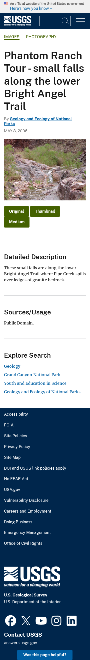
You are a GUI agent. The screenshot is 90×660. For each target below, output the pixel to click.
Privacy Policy (17, 447)
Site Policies (15, 436)
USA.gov (12, 489)
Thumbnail (45, 211)
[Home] (17, 24)
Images (12, 36)
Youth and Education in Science (35, 383)
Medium (16, 221)
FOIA (9, 425)
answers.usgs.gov (20, 642)
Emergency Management (27, 532)
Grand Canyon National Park (32, 374)
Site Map (12, 457)
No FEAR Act (16, 479)
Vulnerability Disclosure (26, 500)
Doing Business (18, 522)
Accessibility (16, 414)
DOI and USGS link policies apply (35, 468)
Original (16, 211)
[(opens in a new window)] (10, 620)
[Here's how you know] (45, 6)
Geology (12, 366)
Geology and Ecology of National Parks (42, 391)
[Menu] (80, 21)
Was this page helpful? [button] (44, 654)
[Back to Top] (72, 642)
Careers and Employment (27, 511)
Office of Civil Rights (23, 543)
